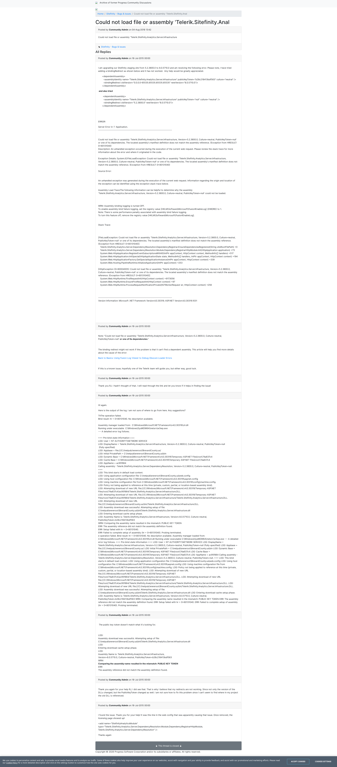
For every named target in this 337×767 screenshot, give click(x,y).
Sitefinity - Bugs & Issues (118, 13)
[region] (168, 761)
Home (100, 13)
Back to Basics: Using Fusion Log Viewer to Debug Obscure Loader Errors (135, 358)
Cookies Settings (323, 761)
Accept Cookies (298, 761)
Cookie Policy (12, 762)
